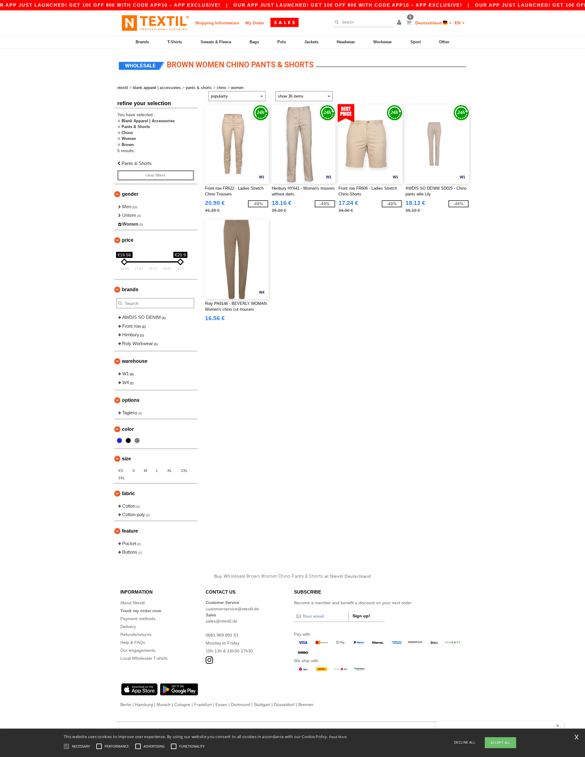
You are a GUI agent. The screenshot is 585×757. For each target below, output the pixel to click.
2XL (184, 471)
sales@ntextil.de (221, 621)
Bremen (306, 704)
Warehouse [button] (134, 361)
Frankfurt (203, 704)
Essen (221, 704)
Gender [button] (130, 194)
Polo (281, 42)
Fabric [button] (128, 493)
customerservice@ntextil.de (232, 608)
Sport (415, 42)
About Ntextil (132, 602)
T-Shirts (174, 42)
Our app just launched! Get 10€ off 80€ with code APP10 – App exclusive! (347, 5)
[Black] (128, 440)
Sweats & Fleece (215, 42)
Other (444, 42)
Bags (254, 42)
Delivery (128, 626)
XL (169, 471)
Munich (164, 704)
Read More (338, 736)
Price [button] (127, 240)
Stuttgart (262, 704)
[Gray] (137, 440)
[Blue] (119, 440)
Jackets (311, 42)
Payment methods (137, 618)
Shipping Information (217, 22)
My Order (254, 22)
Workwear (382, 42)
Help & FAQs (132, 642)
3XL (121, 478)
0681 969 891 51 (222, 635)
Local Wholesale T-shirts (144, 658)
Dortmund (240, 704)
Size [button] (126, 458)
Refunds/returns (135, 634)
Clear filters (155, 175)
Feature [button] (130, 531)
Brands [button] (130, 289)
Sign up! (361, 615)
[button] (400, 22)
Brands (142, 42)
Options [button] (131, 400)
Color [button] (128, 429)
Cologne (182, 704)
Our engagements (137, 650)
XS (120, 471)
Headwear (346, 42)
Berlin (125, 704)
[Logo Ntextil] (155, 23)
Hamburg (144, 704)
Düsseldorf (284, 704)
